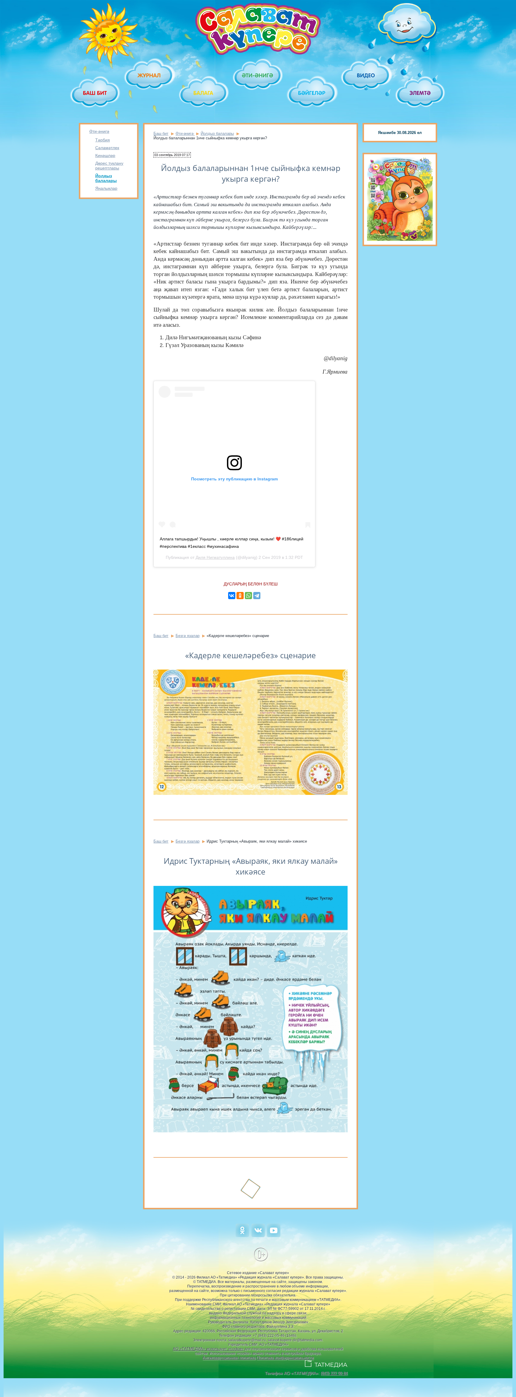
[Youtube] (273, 1235)
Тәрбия (102, 140)
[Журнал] (149, 75)
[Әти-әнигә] (258, 75)
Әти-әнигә (99, 131)
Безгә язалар (187, 635)
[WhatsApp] (248, 595)
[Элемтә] (421, 92)
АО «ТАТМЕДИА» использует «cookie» (208, 1349)
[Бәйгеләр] (312, 92)
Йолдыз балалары (106, 178)
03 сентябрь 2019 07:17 (172, 155)
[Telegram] (256, 595)
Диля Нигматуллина (215, 557)
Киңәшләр (105, 155)
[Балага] (204, 92)
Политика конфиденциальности (285, 1358)
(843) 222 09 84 (334, 1373)
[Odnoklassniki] (242, 1235)
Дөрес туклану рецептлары (109, 165)
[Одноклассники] (240, 595)
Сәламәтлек (107, 147)
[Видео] (366, 75)
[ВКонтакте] (231, 595)
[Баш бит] (95, 92)
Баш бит (160, 133)
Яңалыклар (106, 188)
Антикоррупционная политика (229, 1358)
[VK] (258, 1235)
